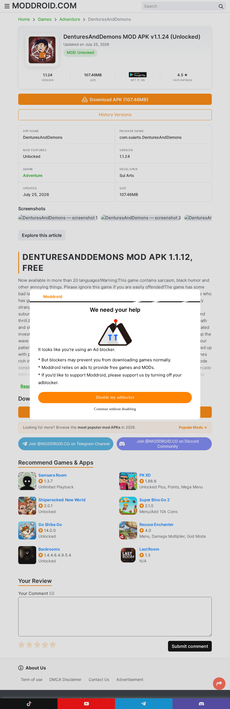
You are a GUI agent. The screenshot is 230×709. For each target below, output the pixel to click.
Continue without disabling (115, 409)
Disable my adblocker (115, 397)
